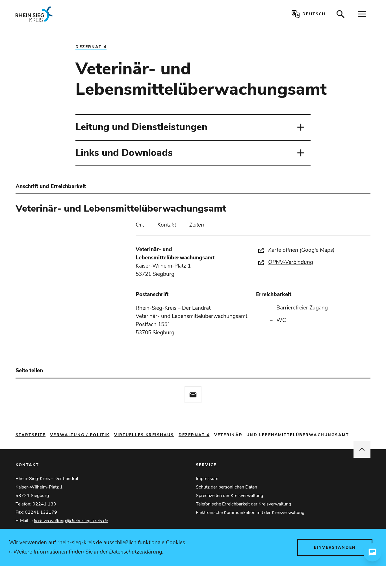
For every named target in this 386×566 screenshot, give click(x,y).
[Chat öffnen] (372, 552)
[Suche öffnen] (340, 14)
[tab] (140, 225)
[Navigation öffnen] (362, 14)
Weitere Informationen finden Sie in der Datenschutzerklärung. (88, 552)
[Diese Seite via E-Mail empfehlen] (193, 394)
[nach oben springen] (362, 449)
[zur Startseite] (88, 14)
